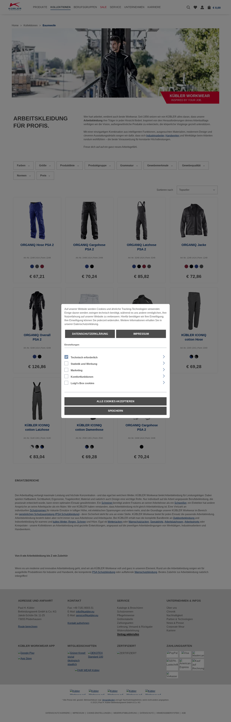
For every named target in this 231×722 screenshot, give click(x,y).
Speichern (115, 410)
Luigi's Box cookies (82, 383)
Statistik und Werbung (84, 364)
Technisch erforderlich (84, 357)
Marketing (76, 370)
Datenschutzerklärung (90, 334)
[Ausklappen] (163, 356)
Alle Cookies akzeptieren (115, 401)
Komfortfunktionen (82, 376)
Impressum (141, 334)
